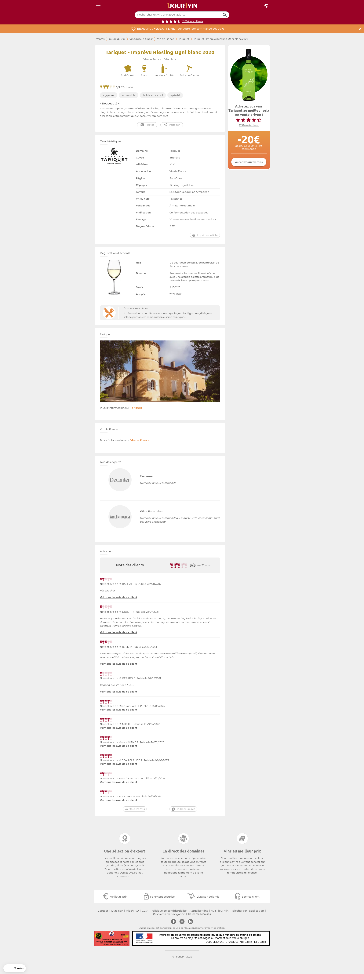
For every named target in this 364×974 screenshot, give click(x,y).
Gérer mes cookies (199, 914)
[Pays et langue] (266, 6)
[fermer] (360, 28)
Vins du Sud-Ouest (141, 39)
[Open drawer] (98, 6)
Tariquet (184, 39)
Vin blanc (170, 59)
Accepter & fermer (63, 954)
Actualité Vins (199, 910)
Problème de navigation (169, 914)
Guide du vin (117, 39)
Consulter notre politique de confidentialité (29, 942)
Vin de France (165, 39)
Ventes (100, 39)
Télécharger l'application (247, 910)
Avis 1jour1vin (219, 910)
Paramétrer (24, 954)
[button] (14, 968)
